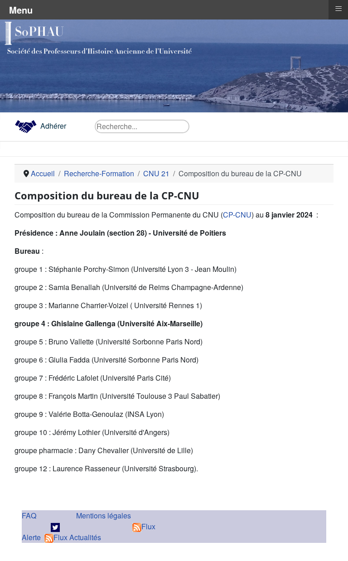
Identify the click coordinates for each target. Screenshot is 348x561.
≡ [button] (338, 8)
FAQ (29, 515)
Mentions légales (103, 515)
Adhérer (53, 126)
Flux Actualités (77, 537)
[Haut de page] (332, 544)
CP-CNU (237, 214)
